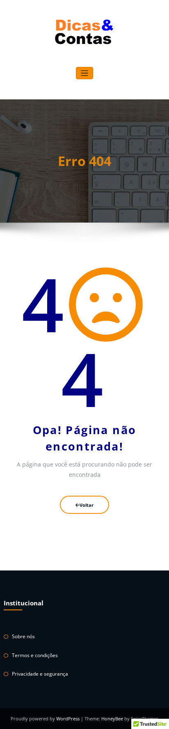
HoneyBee (112, 718)
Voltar (87, 505)
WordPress (68, 718)
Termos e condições (35, 655)
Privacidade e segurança (40, 673)
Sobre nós (23, 636)
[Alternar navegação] (85, 73)
